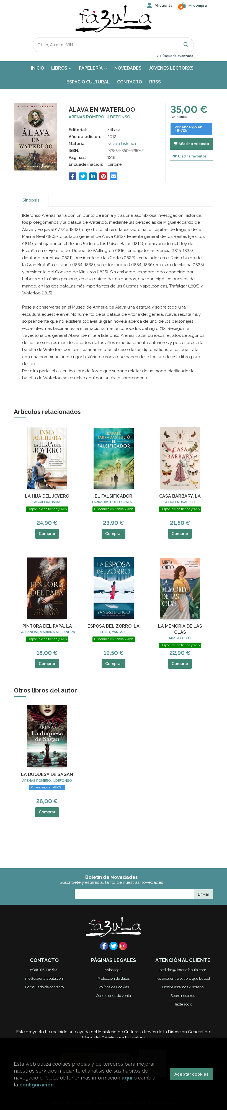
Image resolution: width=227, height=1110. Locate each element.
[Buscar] (186, 44)
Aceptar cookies (191, 1074)
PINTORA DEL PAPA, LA (47, 626)
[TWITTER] (113, 946)
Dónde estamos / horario (182, 987)
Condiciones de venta (113, 996)
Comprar (47, 533)
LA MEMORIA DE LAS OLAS (180, 629)
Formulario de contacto (44, 987)
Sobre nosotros (183, 996)
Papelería (91, 68)
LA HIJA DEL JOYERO (47, 496)
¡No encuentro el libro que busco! (183, 978)
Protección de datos (113, 978)
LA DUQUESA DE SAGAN (47, 774)
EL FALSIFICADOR (113, 496)
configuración (36, 1085)
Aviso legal (114, 970)
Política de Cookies (114, 987)
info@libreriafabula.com (44, 978)
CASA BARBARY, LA (180, 496)
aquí (127, 1078)
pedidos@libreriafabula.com (182, 970)
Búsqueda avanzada (176, 56)
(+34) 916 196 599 (44, 970)
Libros (59, 68)
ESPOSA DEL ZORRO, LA (113, 626)
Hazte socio (183, 1004)
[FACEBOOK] (104, 946)
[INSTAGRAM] (123, 946)
